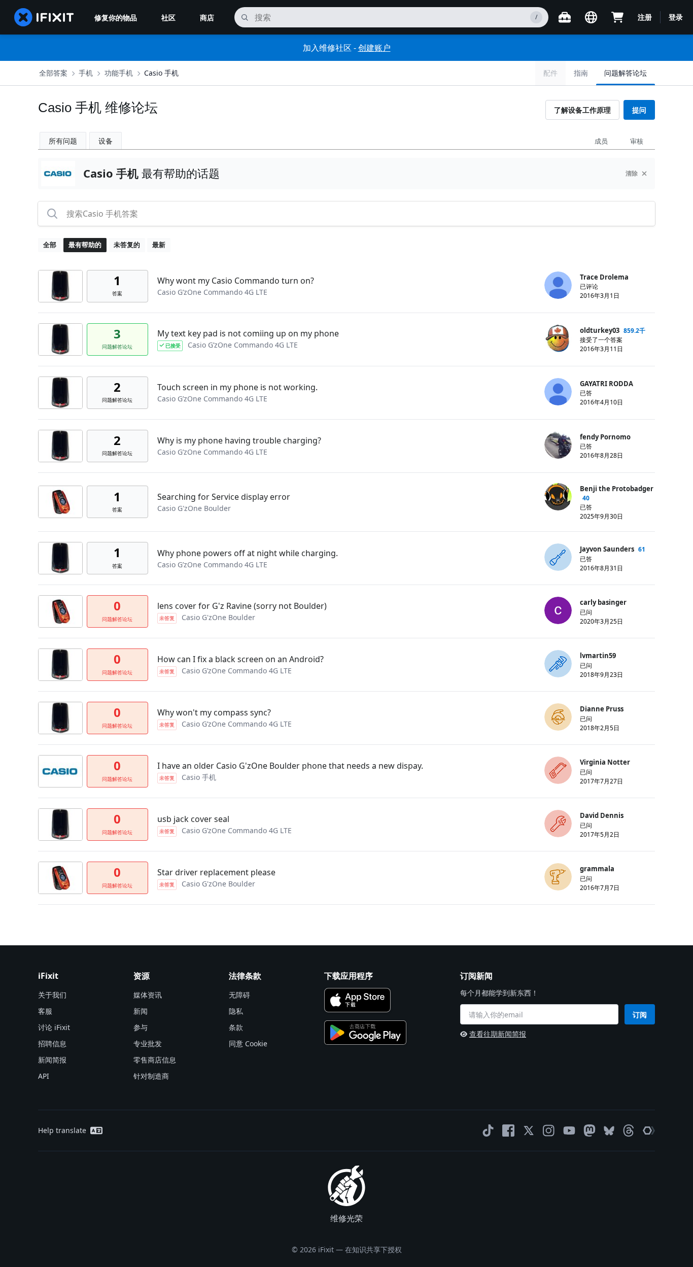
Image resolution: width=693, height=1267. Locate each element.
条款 (236, 1027)
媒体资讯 (147, 995)
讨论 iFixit (54, 1027)
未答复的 (127, 244)
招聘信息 (52, 1043)
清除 (632, 173)
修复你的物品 (115, 17)
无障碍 (239, 995)
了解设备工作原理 (582, 110)
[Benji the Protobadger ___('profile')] (558, 496)
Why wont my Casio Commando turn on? (235, 280)
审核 (636, 141)
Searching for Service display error (223, 496)
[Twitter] (529, 1130)
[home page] (44, 17)
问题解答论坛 (625, 73)
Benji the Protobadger (616, 488)
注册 (645, 17)
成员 (601, 141)
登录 (676, 17)
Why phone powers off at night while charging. (247, 553)
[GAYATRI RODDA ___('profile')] (558, 391)
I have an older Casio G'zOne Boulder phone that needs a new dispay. (290, 765)
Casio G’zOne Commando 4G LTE (212, 292)
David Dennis (601, 815)
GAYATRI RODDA (606, 383)
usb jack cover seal (193, 819)
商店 (207, 17)
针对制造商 (151, 1076)
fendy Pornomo (605, 436)
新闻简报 (52, 1060)
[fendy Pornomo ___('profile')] (558, 445)
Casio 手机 (161, 73)
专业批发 (147, 1043)
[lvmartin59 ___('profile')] (558, 663)
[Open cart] (617, 17)
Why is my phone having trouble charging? (239, 440)
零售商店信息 (154, 1060)
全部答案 (53, 73)
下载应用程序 (348, 975)
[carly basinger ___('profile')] (558, 610)
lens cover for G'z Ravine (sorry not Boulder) (242, 605)
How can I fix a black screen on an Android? (240, 659)
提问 (639, 110)
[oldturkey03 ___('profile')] (558, 338)
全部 (49, 244)
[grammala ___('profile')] (558, 877)
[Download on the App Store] (357, 1000)
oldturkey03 (599, 330)
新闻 (140, 1011)
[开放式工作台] (565, 17)
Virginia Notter (605, 762)
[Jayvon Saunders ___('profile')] (558, 557)
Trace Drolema (604, 277)
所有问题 (63, 141)
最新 (158, 244)
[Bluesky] (609, 1130)
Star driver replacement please (216, 872)
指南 (581, 73)
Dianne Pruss (601, 708)
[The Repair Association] (649, 1130)
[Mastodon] (589, 1130)
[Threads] (628, 1130)
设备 (105, 141)
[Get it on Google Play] (365, 1032)
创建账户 (374, 47)
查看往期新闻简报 (497, 1034)
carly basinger (603, 602)
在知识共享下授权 (373, 1249)
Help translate (62, 1130)
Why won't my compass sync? (214, 712)
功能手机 (119, 73)
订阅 (640, 1014)
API (43, 1076)
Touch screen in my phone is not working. (237, 387)
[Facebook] (508, 1130)
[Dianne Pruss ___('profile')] (558, 717)
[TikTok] (488, 1130)
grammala (597, 868)
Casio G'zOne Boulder (194, 508)
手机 (86, 73)
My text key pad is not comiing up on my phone (248, 333)
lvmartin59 (598, 655)
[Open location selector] (591, 17)
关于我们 (52, 995)
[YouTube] (569, 1130)
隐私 (236, 1011)
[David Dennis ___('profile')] (558, 823)
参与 (140, 1027)
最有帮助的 (84, 244)
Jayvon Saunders (607, 549)
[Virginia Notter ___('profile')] (558, 770)
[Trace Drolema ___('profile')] (558, 285)
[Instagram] (549, 1130)
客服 (45, 1011)
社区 (168, 17)
